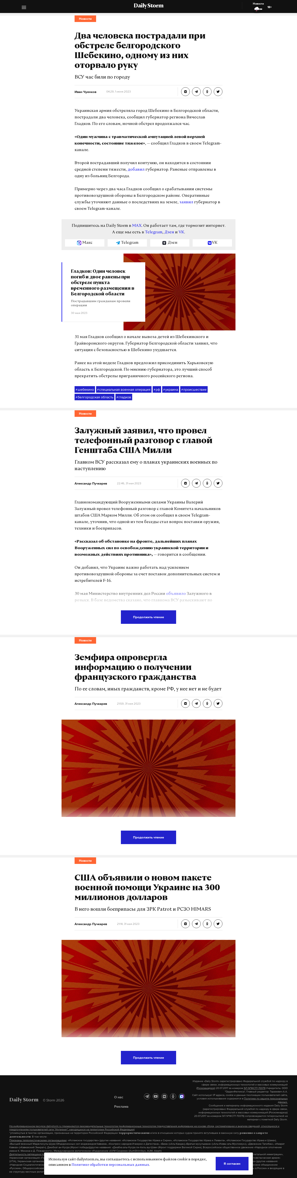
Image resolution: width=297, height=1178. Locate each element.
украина (170, 389)
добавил (136, 170)
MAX (137, 226)
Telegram (153, 232)
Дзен (169, 232)
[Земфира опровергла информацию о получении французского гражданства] (185, 703)
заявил (186, 202)
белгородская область (94, 397)
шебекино (85, 389)
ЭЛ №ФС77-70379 (254, 1088)
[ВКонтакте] (164, 1096)
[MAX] (182, 1096)
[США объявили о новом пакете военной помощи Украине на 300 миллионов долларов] (185, 923)
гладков (124, 397)
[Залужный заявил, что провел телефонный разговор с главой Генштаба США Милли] (185, 483)
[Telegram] (147, 1096)
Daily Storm (148, 6)
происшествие (194, 389)
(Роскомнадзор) (205, 1088)
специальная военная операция (123, 389)
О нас (118, 1097)
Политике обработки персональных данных (110, 1165)
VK (181, 232)
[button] (24, 7)
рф (157, 389)
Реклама (121, 1106)
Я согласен (232, 1163)
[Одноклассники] (173, 1096)
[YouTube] (156, 1096)
